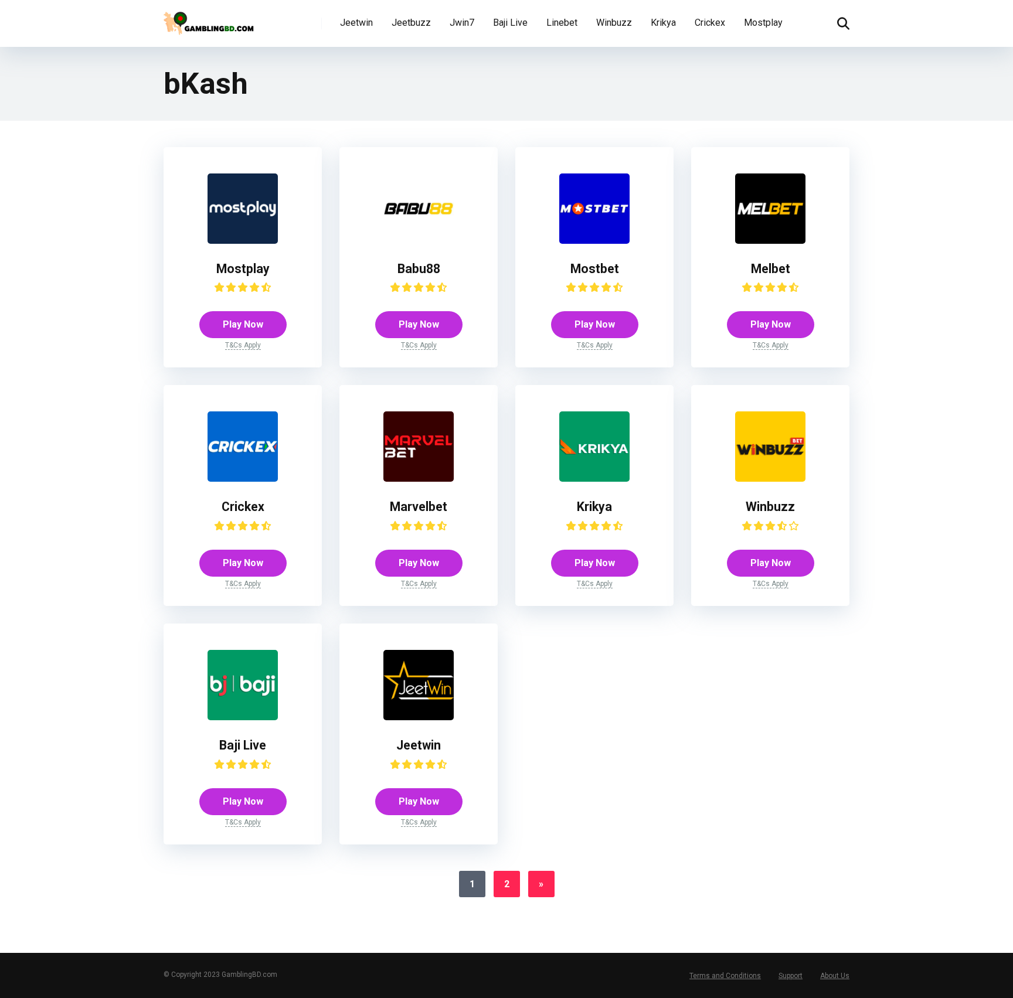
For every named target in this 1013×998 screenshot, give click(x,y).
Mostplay (763, 22)
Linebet (561, 22)
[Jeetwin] (418, 717)
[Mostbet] (594, 240)
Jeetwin (356, 22)
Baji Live (510, 22)
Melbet (770, 268)
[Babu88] (418, 240)
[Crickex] (243, 478)
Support (791, 976)
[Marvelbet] (418, 478)
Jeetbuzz (411, 22)
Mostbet (594, 268)
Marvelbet (418, 506)
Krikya (663, 22)
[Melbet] (770, 240)
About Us (834, 976)
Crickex (710, 22)
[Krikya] (594, 478)
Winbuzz (614, 22)
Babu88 (418, 268)
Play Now (243, 324)
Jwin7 (462, 22)
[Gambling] (211, 19)
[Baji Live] (243, 717)
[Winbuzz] (770, 478)
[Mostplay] (243, 240)
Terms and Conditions (725, 976)
